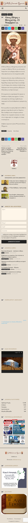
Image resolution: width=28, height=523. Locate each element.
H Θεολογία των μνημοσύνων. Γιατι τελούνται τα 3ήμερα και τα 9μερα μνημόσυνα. (12, 256)
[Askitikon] (14, 3)
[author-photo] (14, 166)
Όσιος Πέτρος (16, 131)
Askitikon (6, 25)
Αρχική (2, 11)
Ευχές (3, 252)
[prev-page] (2, 201)
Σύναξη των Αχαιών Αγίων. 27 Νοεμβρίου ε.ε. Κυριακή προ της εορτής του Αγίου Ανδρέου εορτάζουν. (7, 151)
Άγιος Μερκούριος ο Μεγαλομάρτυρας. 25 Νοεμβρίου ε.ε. (21, 149)
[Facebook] (6, 28)
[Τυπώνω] (2, 28)
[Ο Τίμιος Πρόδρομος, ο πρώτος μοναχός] (5, 189)
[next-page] (5, 201)
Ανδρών (12, 11)
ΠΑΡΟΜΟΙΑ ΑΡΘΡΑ (10, 175)
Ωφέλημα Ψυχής (5, 258)
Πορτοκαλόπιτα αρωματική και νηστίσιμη (11, 272)
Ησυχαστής (9, 131)
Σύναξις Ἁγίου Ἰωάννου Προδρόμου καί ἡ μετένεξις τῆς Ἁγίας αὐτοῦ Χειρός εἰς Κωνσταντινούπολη (17, 182)
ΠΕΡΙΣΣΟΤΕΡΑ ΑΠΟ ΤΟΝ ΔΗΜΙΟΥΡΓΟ (15, 177)
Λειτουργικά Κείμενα (5, 269)
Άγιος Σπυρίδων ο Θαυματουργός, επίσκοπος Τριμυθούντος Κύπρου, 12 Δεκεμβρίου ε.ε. (17, 196)
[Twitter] (9, 28)
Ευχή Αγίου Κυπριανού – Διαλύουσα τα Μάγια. (12, 251)
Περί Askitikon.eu (10, 518)
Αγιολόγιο (8, 11)
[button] (2, 8)
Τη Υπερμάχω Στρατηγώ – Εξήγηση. (10, 267)
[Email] (19, 28)
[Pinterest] (12, 28)
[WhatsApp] (16, 28)
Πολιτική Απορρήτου (17, 518)
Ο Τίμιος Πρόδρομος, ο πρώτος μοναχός (17, 187)
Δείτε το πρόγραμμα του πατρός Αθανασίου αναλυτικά (13, 322)
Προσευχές (4, 264)
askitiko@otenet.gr (16, 459)
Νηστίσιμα (4, 273)
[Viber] (22, 28)
